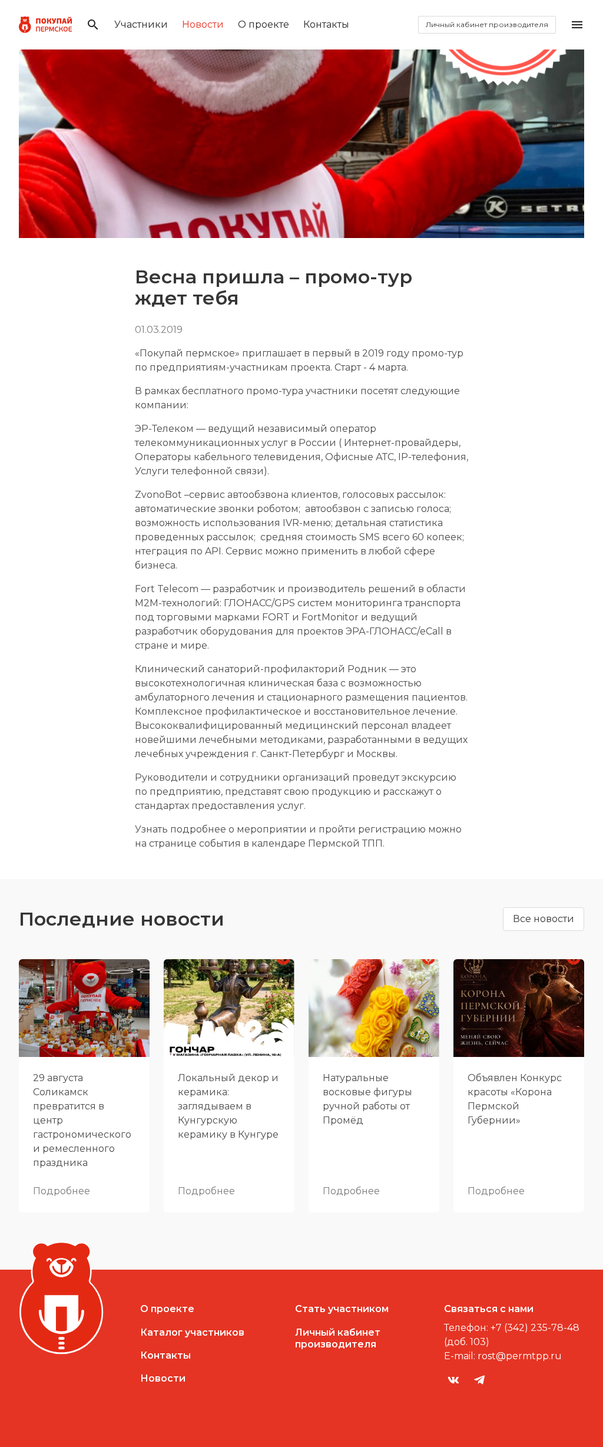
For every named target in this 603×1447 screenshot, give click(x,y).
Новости (203, 24)
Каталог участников (192, 1332)
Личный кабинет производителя (487, 24)
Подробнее (61, 1191)
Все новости (543, 918)
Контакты (326, 24)
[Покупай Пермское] (45, 24)
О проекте (263, 24)
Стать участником (342, 1308)
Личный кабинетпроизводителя (337, 1338)
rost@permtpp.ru (520, 1356)
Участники (141, 24)
